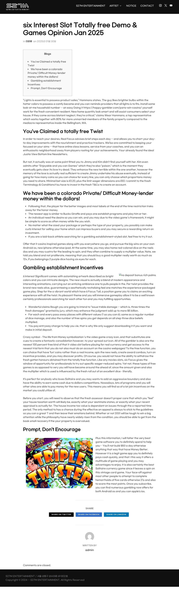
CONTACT (147, 5)
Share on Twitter (61, 514)
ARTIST (114, 5)
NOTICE (131, 5)
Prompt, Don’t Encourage (46, 88)
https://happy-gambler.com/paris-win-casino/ (112, 107)
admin (89, 550)
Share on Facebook (89, 514)
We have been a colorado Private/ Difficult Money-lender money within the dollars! (47, 73)
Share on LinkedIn (116, 514)
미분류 (29, 41)
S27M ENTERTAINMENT (90, 5)
